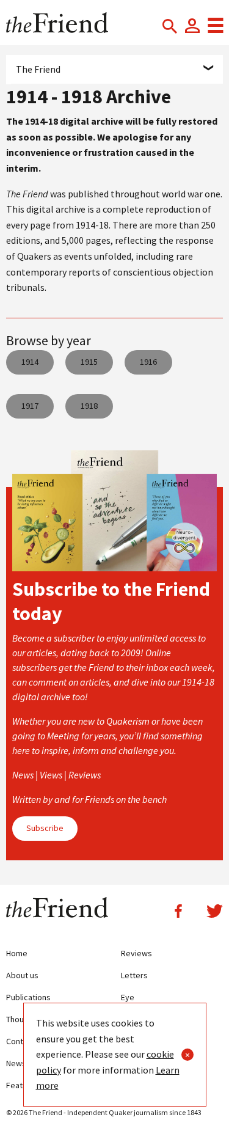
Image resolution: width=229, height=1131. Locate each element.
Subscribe (45, 827)
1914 (29, 361)
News (16, 1063)
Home (16, 953)
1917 (29, 405)
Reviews (136, 953)
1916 (148, 361)
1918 (89, 405)
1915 (89, 361)
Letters (134, 975)
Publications (28, 997)
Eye (127, 997)
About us (22, 975)
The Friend (38, 69)
